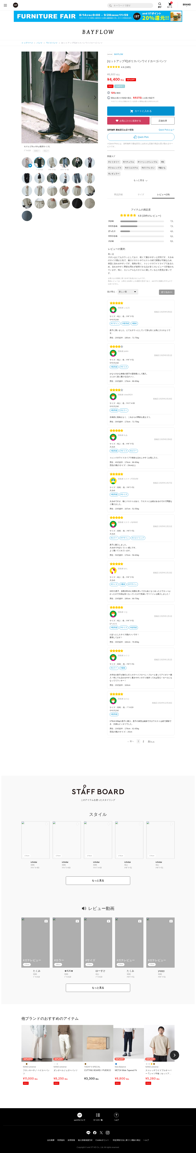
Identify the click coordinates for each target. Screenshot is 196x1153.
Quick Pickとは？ (167, 130)
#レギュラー (113, 174)
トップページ (27, 43)
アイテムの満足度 (141, 209)
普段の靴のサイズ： (119, 465)
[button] (95, 97)
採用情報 (71, 1140)
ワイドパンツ (52, 43)
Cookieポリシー (102, 1140)
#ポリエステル (131, 168)
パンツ (39, 43)
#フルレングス (114, 168)
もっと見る (98, 880)
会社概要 (51, 1140)
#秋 (162, 162)
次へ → (151, 741)
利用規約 (61, 1140)
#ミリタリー (113, 162)
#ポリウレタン (148, 168)
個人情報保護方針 (85, 1140)
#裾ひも (162, 168)
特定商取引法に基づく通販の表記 (126, 1140)
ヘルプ (146, 1140)
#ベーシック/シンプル (147, 162)
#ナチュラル (128, 162)
